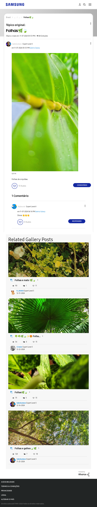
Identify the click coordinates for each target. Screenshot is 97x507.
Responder (77, 221)
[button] (87, 43)
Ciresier (19, 347)
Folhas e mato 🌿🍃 (25, 280)
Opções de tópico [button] (86, 23)
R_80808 (20, 291)
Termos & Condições (10, 486)
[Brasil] (15, 4)
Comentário (82, 185)
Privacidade (6, 491)
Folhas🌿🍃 (21, 392)
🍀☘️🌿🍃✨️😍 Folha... (27, 336)
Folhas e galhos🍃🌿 (26, 448)
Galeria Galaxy (35, 48)
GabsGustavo (21, 403)
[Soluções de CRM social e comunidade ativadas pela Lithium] (84, 474)
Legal (3, 495)
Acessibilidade (7, 482)
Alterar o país (7, 499)
